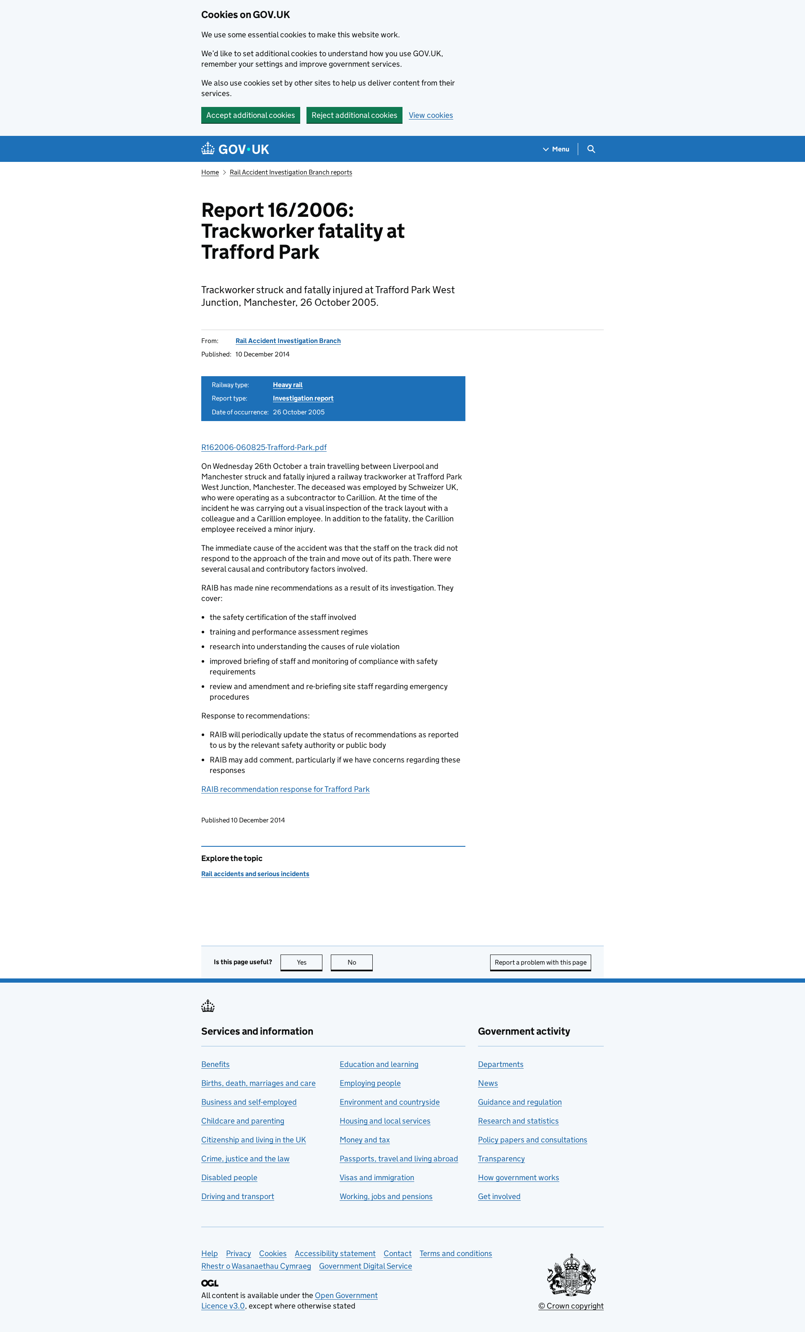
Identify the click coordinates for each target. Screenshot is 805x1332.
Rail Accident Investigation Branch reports (291, 172)
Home (210, 172)
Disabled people (229, 1177)
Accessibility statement (335, 1253)
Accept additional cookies (250, 115)
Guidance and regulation (520, 1102)
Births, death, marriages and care (258, 1083)
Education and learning (379, 1064)
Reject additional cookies (354, 115)
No (360, 962)
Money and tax (365, 1140)
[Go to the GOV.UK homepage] (235, 149)
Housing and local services (385, 1121)
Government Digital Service (365, 1266)
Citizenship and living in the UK (253, 1140)
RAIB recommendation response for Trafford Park (285, 789)
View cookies (431, 115)
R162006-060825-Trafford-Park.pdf (264, 447)
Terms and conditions (456, 1253)
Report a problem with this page (541, 962)
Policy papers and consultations (532, 1140)
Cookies (273, 1253)
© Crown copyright (571, 1306)
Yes (309, 962)
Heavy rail (288, 385)
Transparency (501, 1158)
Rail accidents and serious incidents (255, 874)
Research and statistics (518, 1121)
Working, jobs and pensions (386, 1196)
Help (209, 1253)
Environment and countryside (390, 1102)
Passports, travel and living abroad (399, 1158)
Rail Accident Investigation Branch (288, 341)
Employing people (370, 1083)
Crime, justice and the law (245, 1158)
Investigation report (303, 398)
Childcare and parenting (242, 1121)
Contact (398, 1253)
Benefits (215, 1064)
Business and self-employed (249, 1102)
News (488, 1083)
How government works (518, 1177)
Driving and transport (237, 1196)
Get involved (499, 1196)
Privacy (238, 1253)
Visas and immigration (377, 1177)
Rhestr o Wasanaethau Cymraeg (256, 1266)
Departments (501, 1064)
